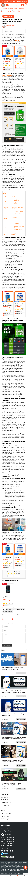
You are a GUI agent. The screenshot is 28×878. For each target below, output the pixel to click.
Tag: (3, 609)
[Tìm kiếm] (22, 5)
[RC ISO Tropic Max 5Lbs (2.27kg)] (19, 51)
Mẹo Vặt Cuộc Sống (6, 813)
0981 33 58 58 (10, 837)
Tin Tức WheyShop (6, 819)
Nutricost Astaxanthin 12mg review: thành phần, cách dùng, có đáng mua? (13, 668)
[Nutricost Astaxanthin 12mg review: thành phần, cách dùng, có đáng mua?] (14, 659)
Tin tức (16, 8)
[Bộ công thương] (7, 853)
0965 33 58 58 (10, 845)
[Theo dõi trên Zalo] (10, 851)
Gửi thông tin (7, 645)
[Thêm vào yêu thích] (12, 46)
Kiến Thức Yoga (5, 810)
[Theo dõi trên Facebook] (2, 851)
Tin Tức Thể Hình (5, 799)
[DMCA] (7, 857)
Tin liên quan (4, 650)
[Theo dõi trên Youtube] (5, 851)
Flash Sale (5, 8)
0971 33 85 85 (10, 839)
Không (17, 575)
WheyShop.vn (17, 873)
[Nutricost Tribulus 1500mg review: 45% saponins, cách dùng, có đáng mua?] (14, 751)
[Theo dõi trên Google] (13, 851)
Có (10, 575)
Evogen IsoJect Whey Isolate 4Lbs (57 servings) (7, 59)
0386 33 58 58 (10, 843)
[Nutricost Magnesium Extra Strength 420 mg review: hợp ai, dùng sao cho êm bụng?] (14, 728)
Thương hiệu (11, 8)
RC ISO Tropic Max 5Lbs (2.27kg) (19, 59)
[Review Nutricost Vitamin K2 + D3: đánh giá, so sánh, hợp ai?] (14, 705)
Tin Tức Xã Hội (5, 816)
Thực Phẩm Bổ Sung (6, 802)
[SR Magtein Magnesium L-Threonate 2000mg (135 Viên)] (8, 589)
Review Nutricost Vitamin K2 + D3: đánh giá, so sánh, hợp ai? (13, 714)
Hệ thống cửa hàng (22, 8)
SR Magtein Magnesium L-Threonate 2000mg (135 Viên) (7, 597)
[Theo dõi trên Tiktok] (7, 851)
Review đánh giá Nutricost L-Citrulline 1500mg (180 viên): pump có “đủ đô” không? (14, 691)
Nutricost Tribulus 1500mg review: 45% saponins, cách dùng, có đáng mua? (12, 761)
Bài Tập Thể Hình (5, 797)
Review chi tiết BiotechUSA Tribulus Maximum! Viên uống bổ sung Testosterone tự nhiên (13, 785)
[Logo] (3, 5)
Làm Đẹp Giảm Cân (6, 805)
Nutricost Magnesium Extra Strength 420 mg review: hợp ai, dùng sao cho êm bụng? (14, 737)
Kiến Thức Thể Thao (6, 808)
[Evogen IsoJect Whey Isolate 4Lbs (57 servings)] (7, 51)
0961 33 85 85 (10, 841)
